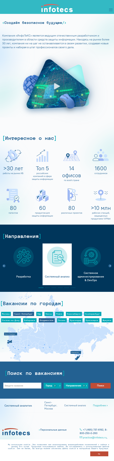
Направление (75, 385)
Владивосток (47, 320)
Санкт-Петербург (23, 314)
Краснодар (75, 320)
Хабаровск (29, 320)
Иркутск (107, 320)
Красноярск (92, 320)
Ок (99, 454)
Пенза (49, 314)
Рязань (62, 320)
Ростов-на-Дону (11, 320)
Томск (59, 314)
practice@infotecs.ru (95, 437)
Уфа (39, 314)
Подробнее (99, 405)
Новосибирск (74, 314)
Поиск (100, 385)
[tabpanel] (23, 264)
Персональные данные (53, 429)
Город (50, 385)
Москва (6, 314)
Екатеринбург (92, 314)
